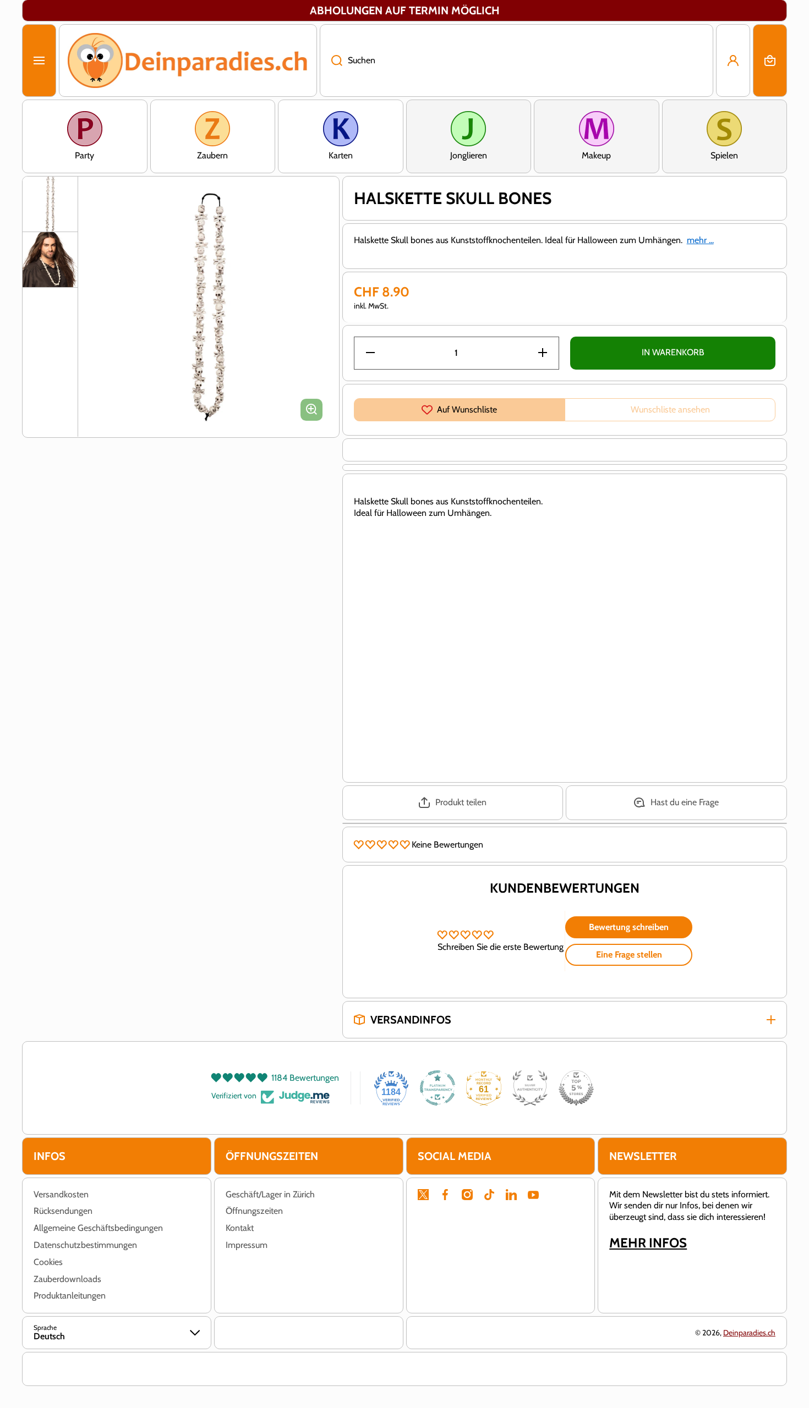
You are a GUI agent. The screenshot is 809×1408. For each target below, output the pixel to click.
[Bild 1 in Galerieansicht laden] (50, 204)
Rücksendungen (63, 1211)
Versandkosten (61, 1194)
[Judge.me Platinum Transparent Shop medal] (437, 1088)
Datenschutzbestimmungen (85, 1245)
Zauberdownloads (67, 1279)
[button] (769, 60)
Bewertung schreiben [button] (629, 927)
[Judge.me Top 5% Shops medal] (576, 1088)
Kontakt (240, 1228)
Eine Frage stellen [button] (629, 954)
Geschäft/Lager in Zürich (270, 1194)
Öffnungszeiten (254, 1211)
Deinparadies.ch (749, 1333)
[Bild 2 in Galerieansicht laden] (50, 259)
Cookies (48, 1262)
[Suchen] (331, 60)
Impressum (246, 1245)
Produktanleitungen (70, 1295)
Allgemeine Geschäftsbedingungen (98, 1228)
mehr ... (700, 240)
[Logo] (188, 60)
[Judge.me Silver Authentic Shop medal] (530, 1088)
